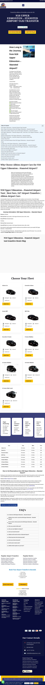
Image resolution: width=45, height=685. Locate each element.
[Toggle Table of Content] (42, 126)
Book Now (6, 304)
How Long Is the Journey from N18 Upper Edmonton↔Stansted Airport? (18, 129)
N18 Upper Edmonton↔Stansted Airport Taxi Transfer (14, 127)
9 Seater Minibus (29, 337)
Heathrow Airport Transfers (7, 558)
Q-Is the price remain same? (7, 158)
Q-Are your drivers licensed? (8, 156)
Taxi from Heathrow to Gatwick (15, 603)
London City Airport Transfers (8, 564)
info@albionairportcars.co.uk (6, 0)
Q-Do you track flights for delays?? (9, 150)
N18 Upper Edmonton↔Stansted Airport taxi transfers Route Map (16, 137)
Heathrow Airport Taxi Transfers (17, 619)
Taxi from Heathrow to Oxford (30, 561)
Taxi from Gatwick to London (30, 558)
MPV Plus (27, 311)
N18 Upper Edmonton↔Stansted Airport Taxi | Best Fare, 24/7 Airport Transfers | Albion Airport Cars (22, 133)
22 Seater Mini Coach (7, 388)
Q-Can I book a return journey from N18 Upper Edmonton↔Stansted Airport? (19, 146)
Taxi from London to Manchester (30, 564)
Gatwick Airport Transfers (7, 559)
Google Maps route (9, 232)
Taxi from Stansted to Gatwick (29, 664)
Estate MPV (5, 311)
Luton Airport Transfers (6, 561)
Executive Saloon (29, 285)
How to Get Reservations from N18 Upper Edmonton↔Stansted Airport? (18, 140)
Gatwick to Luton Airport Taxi (5, 609)
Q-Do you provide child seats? (8, 148)
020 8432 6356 (30, 647)
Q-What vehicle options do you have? (10, 159)
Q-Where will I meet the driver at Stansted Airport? (13, 153)
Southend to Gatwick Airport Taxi (5, 611)
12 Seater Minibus (6, 362)
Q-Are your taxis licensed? (7, 151)
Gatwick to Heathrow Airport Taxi (6, 606)
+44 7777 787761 (30, 650)
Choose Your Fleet (5, 138)
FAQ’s (2, 142)
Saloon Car (5, 285)
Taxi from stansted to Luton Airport (30, 661)
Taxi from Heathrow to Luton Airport (17, 610)
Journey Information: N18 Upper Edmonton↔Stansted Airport (15, 135)
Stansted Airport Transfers (7, 562)
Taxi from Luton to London (29, 559)
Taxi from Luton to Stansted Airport (30, 662)
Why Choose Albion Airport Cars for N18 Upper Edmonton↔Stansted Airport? (19, 130)
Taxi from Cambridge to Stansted (29, 666)
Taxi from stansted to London (30, 562)
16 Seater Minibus (29, 362)
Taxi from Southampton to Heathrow (16, 613)
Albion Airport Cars (8, 478)
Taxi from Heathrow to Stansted (15, 607)
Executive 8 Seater (6, 337)
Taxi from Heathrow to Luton (17, 616)
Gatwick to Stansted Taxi (6, 603)
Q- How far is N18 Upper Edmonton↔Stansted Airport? (14, 143)
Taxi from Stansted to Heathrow (29, 659)
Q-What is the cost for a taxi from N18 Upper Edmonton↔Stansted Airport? (18, 145)
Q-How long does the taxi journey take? (10, 154)
